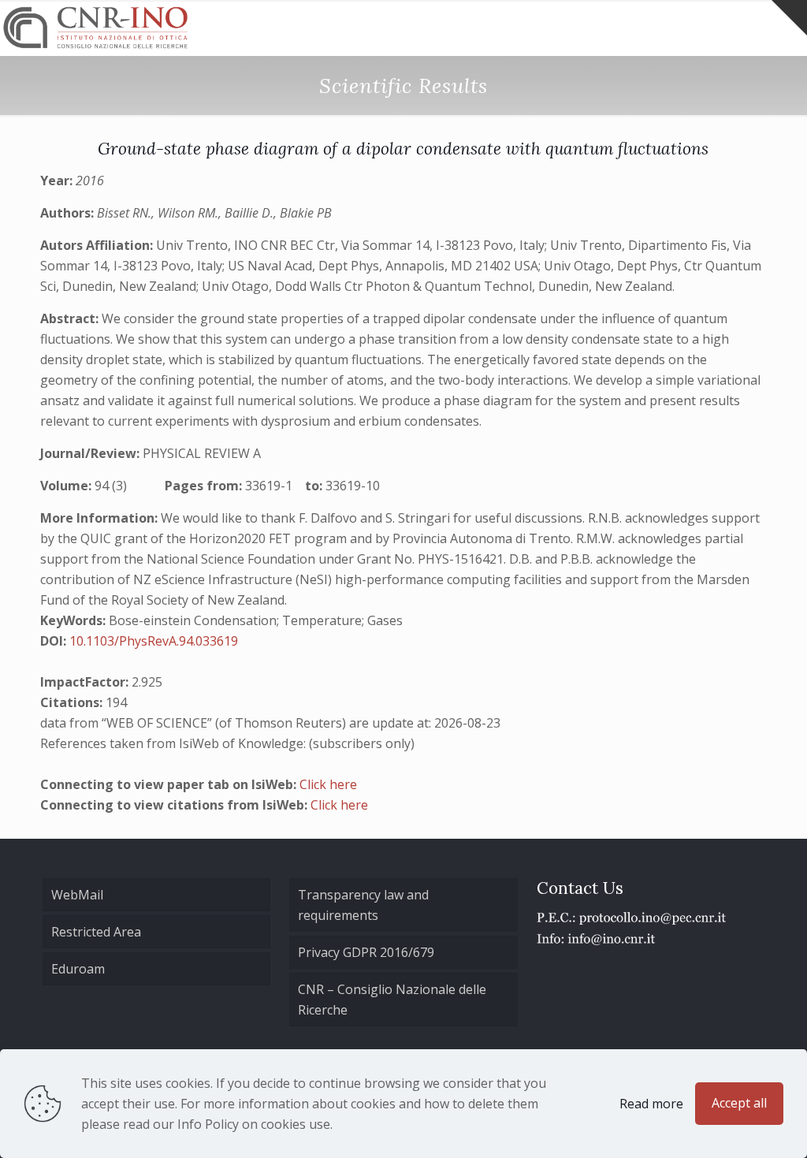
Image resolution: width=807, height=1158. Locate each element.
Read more (651, 1103)
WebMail (77, 894)
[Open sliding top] (789, 17)
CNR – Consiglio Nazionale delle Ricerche (392, 999)
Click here (328, 784)
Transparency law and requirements (363, 905)
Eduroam (78, 968)
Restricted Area (96, 931)
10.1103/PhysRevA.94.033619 (153, 641)
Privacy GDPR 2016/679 (366, 952)
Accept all (739, 1102)
